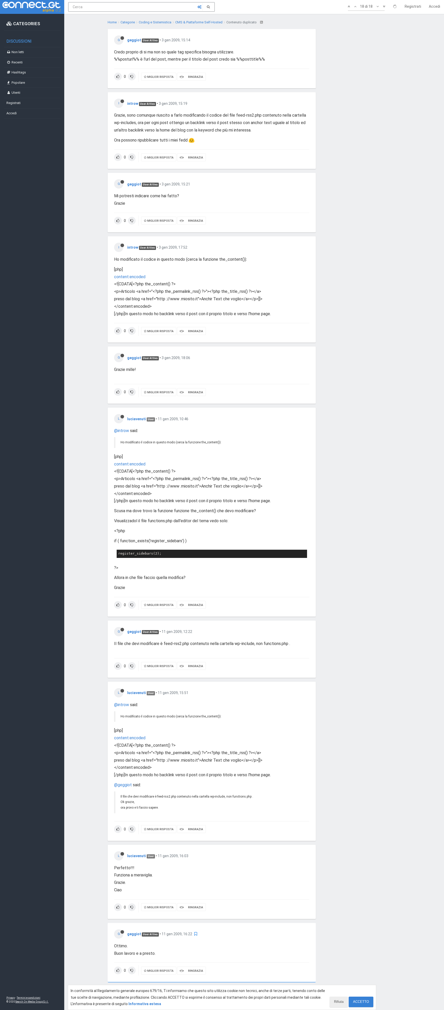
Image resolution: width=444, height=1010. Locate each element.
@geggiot (123, 784)
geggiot (134, 40)
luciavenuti (136, 419)
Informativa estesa (144, 1004)
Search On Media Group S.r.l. (32, 1001)
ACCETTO (361, 1002)
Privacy (10, 997)
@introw (121, 430)
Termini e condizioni (28, 997)
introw (132, 103)
